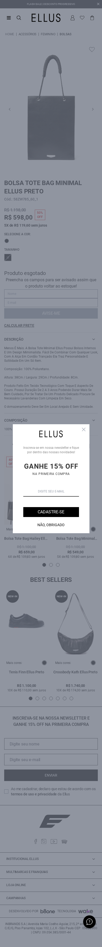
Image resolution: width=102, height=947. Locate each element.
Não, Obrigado (51, 525)
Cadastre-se (51, 511)
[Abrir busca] (18, 17)
